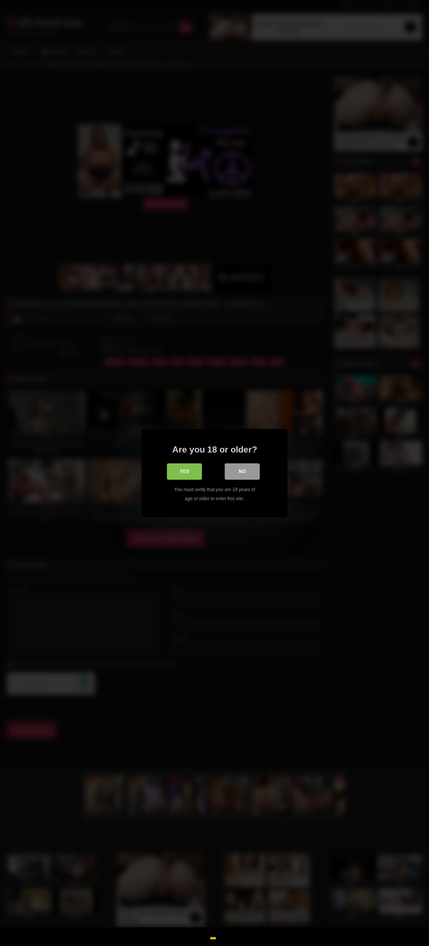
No (242, 471)
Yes (184, 471)
